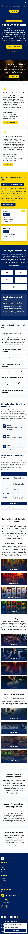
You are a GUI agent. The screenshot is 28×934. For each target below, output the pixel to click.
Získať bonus (14, 76)
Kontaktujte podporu (14, 508)
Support (3, 883)
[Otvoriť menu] (25, 2)
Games (2, 872)
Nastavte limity (14, 503)
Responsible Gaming (5, 892)
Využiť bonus (15, 930)
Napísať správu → (10, 439)
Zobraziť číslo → (10, 449)
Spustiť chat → (10, 429)
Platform (3, 878)
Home (2, 865)
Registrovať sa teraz (10, 122)
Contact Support (5, 902)
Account (3, 867)
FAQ (2, 885)
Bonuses (3, 869)
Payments (3, 880)
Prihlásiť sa (8, 164)
